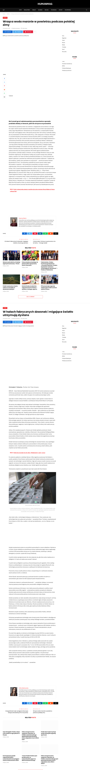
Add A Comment (31, 296)
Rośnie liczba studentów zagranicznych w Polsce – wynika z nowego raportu (29, 287)
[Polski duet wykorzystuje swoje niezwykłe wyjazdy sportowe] (49, 725)
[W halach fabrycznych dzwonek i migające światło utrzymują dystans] (30, 343)
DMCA (63, 66)
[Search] (86, 10)
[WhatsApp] (4, 93)
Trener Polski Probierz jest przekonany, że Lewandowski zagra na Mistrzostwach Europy (29, 758)
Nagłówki (27, 10)
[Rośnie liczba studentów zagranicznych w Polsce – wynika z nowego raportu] (30, 279)
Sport (61, 10)
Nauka (47, 10)
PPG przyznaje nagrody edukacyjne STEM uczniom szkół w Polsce (49, 287)
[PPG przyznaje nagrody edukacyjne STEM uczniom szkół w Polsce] (49, 279)
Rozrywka (68, 10)
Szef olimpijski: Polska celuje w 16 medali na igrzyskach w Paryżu (11, 733)
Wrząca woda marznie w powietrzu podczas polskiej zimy (42, 711)
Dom (20, 10)
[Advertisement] (34, 84)
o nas (63, 61)
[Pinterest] (4, 85)
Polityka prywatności (66, 70)
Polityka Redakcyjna (66, 68)
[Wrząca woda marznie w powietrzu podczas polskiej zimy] (30, 53)
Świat (34, 10)
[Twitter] (4, 82)
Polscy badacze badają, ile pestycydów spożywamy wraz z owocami (30, 263)
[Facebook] (4, 78)
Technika (53, 10)
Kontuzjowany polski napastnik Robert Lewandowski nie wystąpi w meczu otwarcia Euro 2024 (11, 758)
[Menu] (4, 10)
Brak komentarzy (16, 28)
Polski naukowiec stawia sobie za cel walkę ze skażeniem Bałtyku (10, 287)
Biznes (40, 10)
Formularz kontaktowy (67, 63)
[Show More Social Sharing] (34, 31)
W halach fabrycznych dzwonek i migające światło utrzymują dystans (16, 242)
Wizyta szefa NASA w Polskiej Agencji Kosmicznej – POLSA (11, 263)
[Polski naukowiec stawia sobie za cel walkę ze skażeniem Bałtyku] (11, 279)
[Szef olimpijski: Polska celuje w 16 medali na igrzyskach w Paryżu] (11, 725)
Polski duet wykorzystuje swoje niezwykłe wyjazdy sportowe (48, 733)
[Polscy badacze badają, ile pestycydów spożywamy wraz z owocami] (30, 255)
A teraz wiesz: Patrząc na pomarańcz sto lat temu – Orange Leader (44, 242)
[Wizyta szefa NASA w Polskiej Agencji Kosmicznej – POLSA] (11, 255)
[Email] (4, 97)
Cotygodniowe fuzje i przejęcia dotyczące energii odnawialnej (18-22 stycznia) (16, 711)
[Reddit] (4, 89)
